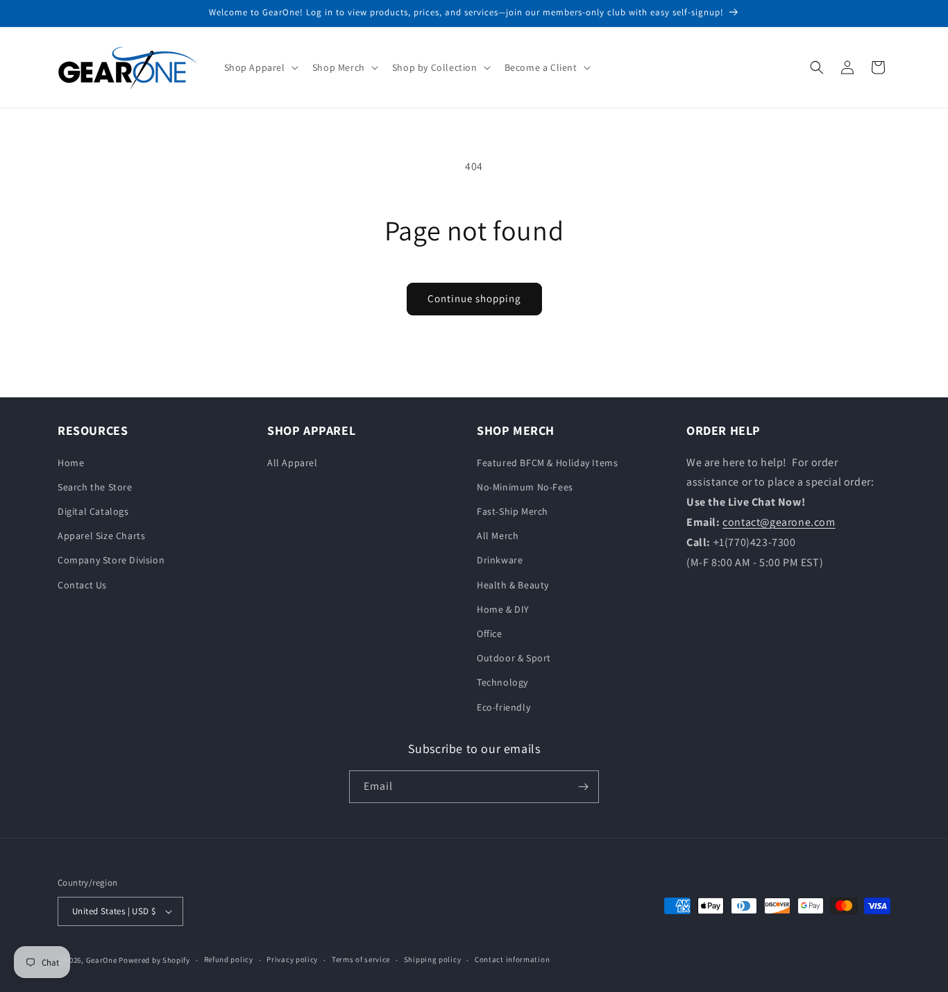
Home (71, 462)
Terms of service (361, 959)
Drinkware (500, 560)
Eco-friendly (503, 707)
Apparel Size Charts (101, 535)
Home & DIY (503, 609)
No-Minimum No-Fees (525, 487)
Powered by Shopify (154, 960)
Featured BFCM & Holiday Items (547, 462)
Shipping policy (433, 959)
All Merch (497, 535)
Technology (502, 682)
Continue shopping (474, 298)
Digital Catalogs (93, 511)
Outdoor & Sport (514, 658)
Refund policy (228, 959)
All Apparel (292, 462)
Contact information (512, 959)
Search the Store (95, 487)
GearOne (101, 960)
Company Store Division (111, 560)
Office (489, 633)
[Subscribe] (583, 786)
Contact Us (82, 585)
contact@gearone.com (778, 522)
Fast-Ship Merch (512, 511)
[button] (260, 67)
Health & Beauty (513, 585)
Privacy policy (292, 959)
